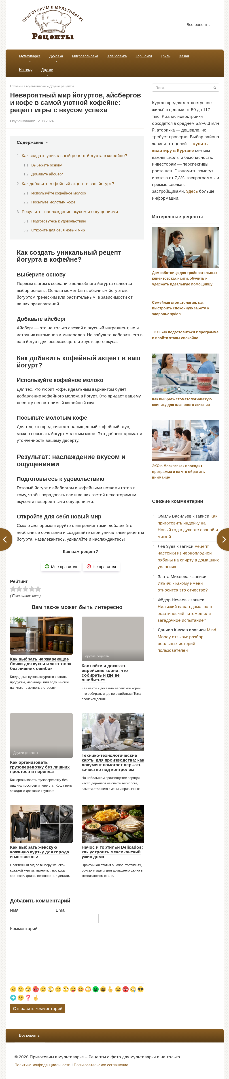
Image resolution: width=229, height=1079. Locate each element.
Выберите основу (46, 165)
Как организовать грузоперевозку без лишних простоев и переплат (40, 767)
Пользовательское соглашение (101, 1065)
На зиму (25, 70)
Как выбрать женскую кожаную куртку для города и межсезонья (39, 852)
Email (61, 910)
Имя (14, 910)
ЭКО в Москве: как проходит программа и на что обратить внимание (178, 471)
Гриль (165, 56)
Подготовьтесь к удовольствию (58, 221)
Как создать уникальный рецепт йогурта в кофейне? (74, 155)
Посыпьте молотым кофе (53, 202)
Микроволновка (85, 56)
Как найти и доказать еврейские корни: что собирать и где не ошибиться (105, 672)
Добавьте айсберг (47, 174)
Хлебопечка (117, 56)
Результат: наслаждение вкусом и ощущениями (70, 211)
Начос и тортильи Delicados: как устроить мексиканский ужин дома (112, 852)
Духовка (56, 56)
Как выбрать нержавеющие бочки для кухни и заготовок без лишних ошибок (40, 664)
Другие (47, 70)
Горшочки (144, 56)
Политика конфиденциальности (42, 1065)
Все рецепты (198, 24)
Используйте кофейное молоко (58, 193)
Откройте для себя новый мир (58, 230)
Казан (184, 56)
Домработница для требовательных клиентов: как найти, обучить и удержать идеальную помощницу (184, 278)
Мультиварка (29, 56)
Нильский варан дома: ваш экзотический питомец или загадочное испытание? (185, 613)
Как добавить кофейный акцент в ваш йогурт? (68, 183)
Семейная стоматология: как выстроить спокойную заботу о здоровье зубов (180, 308)
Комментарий (24, 928)
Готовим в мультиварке (28, 86)
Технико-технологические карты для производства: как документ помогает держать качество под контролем (113, 762)
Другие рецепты (61, 86)
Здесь (192, 191)
